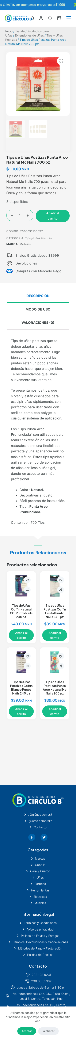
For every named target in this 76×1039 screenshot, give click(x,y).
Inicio (8, 31)
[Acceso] (41, 18)
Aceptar (27, 1031)
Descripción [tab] (38, 296)
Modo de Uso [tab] (38, 309)
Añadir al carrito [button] (21, 635)
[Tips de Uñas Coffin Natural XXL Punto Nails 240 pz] (21, 585)
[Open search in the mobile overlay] (33, 18)
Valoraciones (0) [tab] (38, 322)
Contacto (38, 966)
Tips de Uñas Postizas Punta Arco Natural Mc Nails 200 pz (54, 687)
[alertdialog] (38, 5)
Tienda (20, 31)
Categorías (38, 849)
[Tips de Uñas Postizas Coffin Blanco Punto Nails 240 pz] (21, 662)
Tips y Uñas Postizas (38, 238)
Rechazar (48, 1031)
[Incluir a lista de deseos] (27, 579)
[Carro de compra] (59, 18)
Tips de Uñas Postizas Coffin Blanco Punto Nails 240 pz (21, 687)
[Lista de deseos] (50, 18)
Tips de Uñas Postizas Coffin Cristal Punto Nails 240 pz (54, 611)
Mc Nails (25, 244)
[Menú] (68, 18)
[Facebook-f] (31, 837)
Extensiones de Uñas (29, 35)
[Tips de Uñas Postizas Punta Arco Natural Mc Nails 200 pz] (54, 662)
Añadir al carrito (52, 216)
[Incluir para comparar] (27, 589)
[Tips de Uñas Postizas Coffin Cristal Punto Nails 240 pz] (54, 585)
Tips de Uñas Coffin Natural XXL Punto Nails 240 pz (21, 611)
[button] (61, 61)
